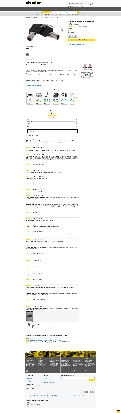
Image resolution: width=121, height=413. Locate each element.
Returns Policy (29, 378)
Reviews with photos (33, 135)
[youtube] (93, 392)
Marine (70, 8)
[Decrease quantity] (69, 36)
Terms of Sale (82, 395)
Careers (45, 378)
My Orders (81, 6)
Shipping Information (30, 380)
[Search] (69, 4)
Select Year (54, 12)
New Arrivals (82, 8)
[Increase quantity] (75, 36)
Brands (75, 8)
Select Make (62, 12)
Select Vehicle (46, 12)
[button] (75, 97)
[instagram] (91, 392)
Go (77, 12)
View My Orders (29, 376)
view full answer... (30, 343)
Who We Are (46, 376)
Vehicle (56, 8)
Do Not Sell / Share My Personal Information (60, 395)
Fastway (70, 19)
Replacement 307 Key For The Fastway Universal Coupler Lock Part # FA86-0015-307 (46, 340)
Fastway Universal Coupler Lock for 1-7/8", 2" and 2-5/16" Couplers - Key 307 (39, 100)
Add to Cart (82, 39)
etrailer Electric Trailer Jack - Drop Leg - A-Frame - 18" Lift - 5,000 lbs (47, 100)
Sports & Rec (44, 8)
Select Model (71, 12)
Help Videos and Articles (49, 382)
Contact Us (28, 381)
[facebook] (85, 392)
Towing (37, 8)
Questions (84, 26)
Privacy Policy (47, 395)
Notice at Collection (74, 395)
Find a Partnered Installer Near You (33, 385)
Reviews (78, 26)
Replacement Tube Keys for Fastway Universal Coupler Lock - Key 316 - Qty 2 (30, 100)
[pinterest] (88, 392)
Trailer (51, 8)
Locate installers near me (31, 59)
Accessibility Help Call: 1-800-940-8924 (34, 395)
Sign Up (28, 391)
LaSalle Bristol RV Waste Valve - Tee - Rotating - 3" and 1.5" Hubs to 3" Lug (56, 100)
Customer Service (72, 6)
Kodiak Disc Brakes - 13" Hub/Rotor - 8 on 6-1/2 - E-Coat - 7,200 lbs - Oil (64, 100)
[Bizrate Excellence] (28, 404)
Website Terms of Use (31, 397)
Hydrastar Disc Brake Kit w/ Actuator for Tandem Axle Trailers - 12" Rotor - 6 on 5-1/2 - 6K (72, 100)
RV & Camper (63, 8)
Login (27, 389)
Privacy (62, 380)
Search (45, 384)
